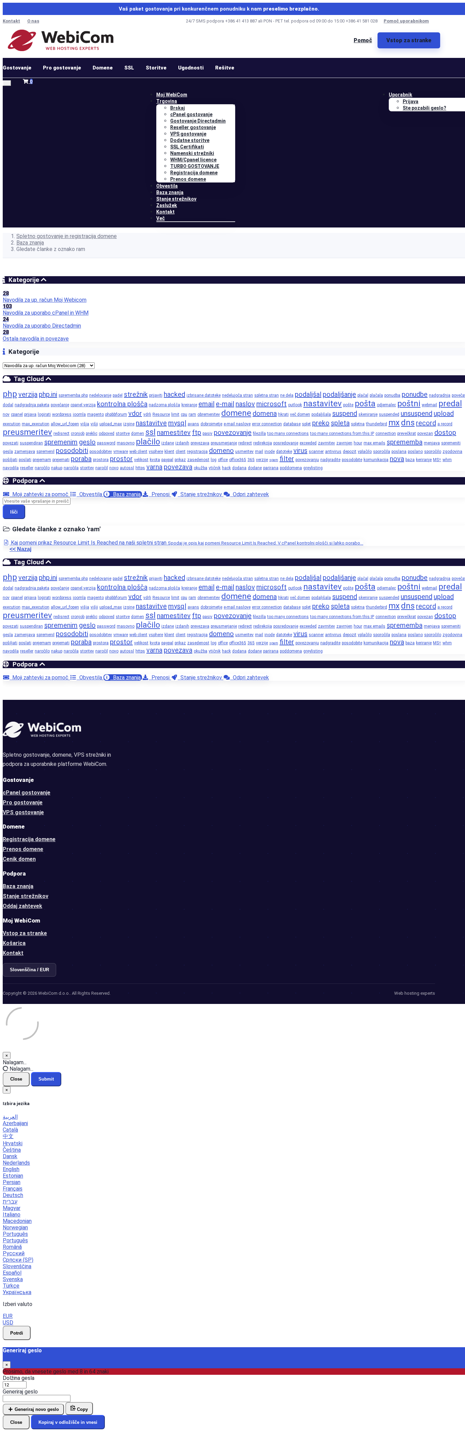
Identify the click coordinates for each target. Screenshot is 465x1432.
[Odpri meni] (7, 83)
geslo (87, 442)
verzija (27, 394)
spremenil (45, 451)
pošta (365, 403)
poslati (25, 459)
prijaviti (155, 395)
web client (138, 451)
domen (137, 433)
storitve (123, 433)
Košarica (14, 943)
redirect (245, 443)
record (426, 423)
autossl (127, 468)
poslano (415, 451)
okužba (200, 468)
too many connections (288, 433)
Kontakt (11, 20)
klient (169, 451)
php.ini (48, 394)
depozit (349, 451)
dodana (239, 468)
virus (300, 450)
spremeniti (451, 443)
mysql (177, 423)
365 (251, 459)
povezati (10, 443)
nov (6, 414)
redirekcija (262, 443)
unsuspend (416, 413)
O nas (33, 20)
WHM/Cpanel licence (193, 159)
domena (265, 413)
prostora (101, 459)
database (292, 424)
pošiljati (10, 459)
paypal (167, 459)
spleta (340, 423)
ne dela (286, 395)
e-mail (225, 404)
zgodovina (452, 451)
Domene (103, 68)
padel (118, 395)
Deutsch (13, 1195)
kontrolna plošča (122, 404)
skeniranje (368, 414)
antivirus (333, 451)
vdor (135, 413)
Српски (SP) (18, 1260)
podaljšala (321, 414)
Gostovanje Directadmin (198, 121)
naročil (101, 468)
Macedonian (17, 1221)
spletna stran (266, 395)
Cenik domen (19, 859)
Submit (46, 1079)
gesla (8, 451)
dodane (255, 468)
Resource (161, 414)
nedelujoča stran (237, 395)
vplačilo (365, 451)
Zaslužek (166, 205)
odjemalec (386, 405)
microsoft (271, 404)
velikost (141, 459)
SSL (129, 68)
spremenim (61, 442)
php (10, 394)
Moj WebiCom (171, 94)
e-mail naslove (237, 424)
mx (394, 422)
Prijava (410, 101)
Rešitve (224, 68)
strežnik (136, 394)
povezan (425, 433)
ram (192, 414)
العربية (10, 1117)
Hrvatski (12, 1143)
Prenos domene (188, 179)
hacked (174, 394)
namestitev (174, 432)
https (140, 468)
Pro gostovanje (62, 68)
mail (259, 451)
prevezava (200, 443)
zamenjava (24, 451)
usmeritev (244, 451)
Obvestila (167, 186)
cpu (184, 414)
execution (11, 424)
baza (410, 459)
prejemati (60, 459)
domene (236, 413)
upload (444, 413)
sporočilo (432, 451)
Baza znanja (169, 192)
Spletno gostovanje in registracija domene (66, 236)
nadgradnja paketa (32, 405)
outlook (295, 405)
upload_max (110, 424)
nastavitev (322, 403)
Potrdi (16, 1333)
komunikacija (376, 459)
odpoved (106, 433)
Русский (14, 1253)
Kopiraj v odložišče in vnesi (67, 1422)
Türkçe (11, 1285)
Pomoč (363, 40)
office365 (237, 459)
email (206, 404)
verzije (262, 459)
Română (12, 1247)
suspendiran (31, 443)
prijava (30, 414)
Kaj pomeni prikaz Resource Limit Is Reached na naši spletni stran (186, 542)
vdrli (147, 414)
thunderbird (376, 424)
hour (358, 443)
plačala (376, 395)
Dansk (10, 1156)
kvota (155, 459)
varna (154, 467)
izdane (167, 443)
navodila (11, 468)
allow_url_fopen (65, 424)
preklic (91, 433)
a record (444, 424)
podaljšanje (339, 394)
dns (408, 422)
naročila (71, 468)
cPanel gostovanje (191, 114)
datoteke (284, 451)
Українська (17, 1292)
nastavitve (151, 423)
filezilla (259, 433)
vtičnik (215, 468)
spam (273, 460)
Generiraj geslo (20, 1391)
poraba (81, 459)
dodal (8, 405)
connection (385, 433)
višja (84, 424)
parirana (270, 468)
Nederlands (16, 1163)
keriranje (424, 459)
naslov (245, 404)
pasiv (207, 433)
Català (10, 1130)
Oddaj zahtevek (22, 906)
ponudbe (415, 394)
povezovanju (307, 459)
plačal (362, 395)
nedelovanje (100, 395)
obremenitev (208, 414)
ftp (196, 432)
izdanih (182, 443)
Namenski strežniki (192, 153)
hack (226, 468)
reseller (26, 468)
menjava (432, 443)
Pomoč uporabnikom (406, 20)
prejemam (42, 459)
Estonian (13, 1176)
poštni (408, 403)
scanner (316, 451)
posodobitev (101, 451)
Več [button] (160, 218)
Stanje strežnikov (176, 199)
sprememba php (73, 395)
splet (306, 424)
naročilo (42, 468)
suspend (344, 413)
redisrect (61, 433)
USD (8, 1322)
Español (12, 1273)
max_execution (35, 424)
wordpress (61, 414)
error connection (267, 424)
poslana (398, 451)
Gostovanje (17, 68)
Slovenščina (17, 1266)
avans (193, 424)
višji (94, 424)
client (181, 451)
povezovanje (233, 432)
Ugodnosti (191, 68)
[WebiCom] (60, 40)
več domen (300, 414)
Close (16, 1079)
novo (113, 468)
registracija (197, 451)
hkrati (283, 414)
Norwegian (15, 1227)
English (11, 1169)
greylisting (313, 468)
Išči (14, 512)
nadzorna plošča (164, 405)
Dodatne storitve (189, 140)
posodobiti (72, 450)
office (223, 459)
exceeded (308, 443)
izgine (128, 424)
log (214, 459)
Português (15, 1234)
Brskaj (177, 108)
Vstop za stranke (408, 40)
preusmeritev (27, 432)
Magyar (11, 1208)
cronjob (77, 433)
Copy (82, 1409)
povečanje (60, 405)
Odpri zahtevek (249, 494)
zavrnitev (326, 443)
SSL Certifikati (187, 147)
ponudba (392, 395)
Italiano (11, 1214)
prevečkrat (406, 433)
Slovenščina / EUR (29, 969)
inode (269, 451)
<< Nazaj (20, 549)
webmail (429, 405)
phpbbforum (116, 414)
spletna (358, 424)
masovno (125, 443)
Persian (11, 1182)
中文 (8, 1136)
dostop (445, 432)
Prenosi (160, 494)
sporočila (381, 451)
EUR (8, 1316)
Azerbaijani (15, 1123)
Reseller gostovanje (193, 127)
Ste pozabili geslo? (424, 108)
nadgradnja (439, 395)
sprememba (404, 442)
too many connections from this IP (342, 433)
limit (175, 414)
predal (450, 403)
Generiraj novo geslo (36, 1409)
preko (321, 423)
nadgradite (330, 459)
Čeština (12, 1150)
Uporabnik (400, 94)
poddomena (291, 468)
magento (95, 414)
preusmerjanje (224, 443)
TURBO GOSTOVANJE (194, 166)
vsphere (156, 451)
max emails (374, 443)
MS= (437, 459)
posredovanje (285, 443)
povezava (178, 467)
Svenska (13, 1279)
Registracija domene (194, 172)
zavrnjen (344, 443)
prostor (121, 459)
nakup (56, 468)
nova (397, 459)
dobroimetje (211, 424)
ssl (150, 432)
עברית (10, 1201)
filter (286, 459)
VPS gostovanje (188, 134)
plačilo (148, 441)
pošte (348, 405)
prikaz (180, 459)
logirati (44, 414)
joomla (79, 414)
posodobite (352, 459)
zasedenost (198, 459)
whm (447, 459)
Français (12, 1188)
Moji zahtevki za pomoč (40, 494)
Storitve (156, 68)
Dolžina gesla (18, 1378)
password (106, 443)
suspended (389, 414)
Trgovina (166, 101)
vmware (120, 451)
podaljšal (308, 394)
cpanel (17, 414)
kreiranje (189, 405)
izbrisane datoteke (204, 395)
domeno (221, 450)
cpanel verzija (83, 405)
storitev (87, 468)
